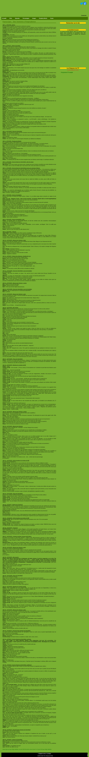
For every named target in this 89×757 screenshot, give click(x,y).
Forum (51, 18)
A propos (48, 753)
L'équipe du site (42, 753)
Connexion (83, 15)
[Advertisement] (72, 51)
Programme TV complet (67, 72)
